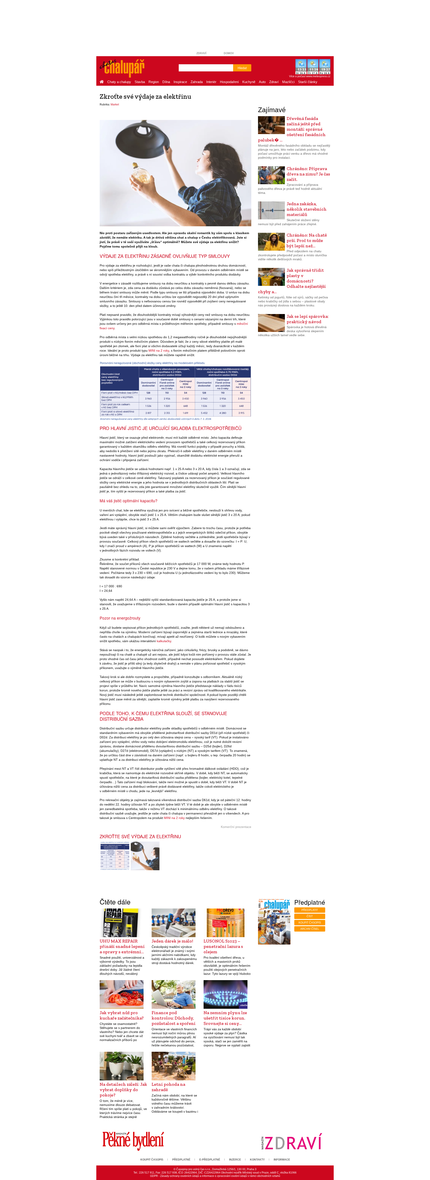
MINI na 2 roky (158, 350)
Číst (310, 916)
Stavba (140, 82)
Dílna (166, 82)
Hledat (242, 68)
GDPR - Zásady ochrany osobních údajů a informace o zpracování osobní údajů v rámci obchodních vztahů (215, 1176)
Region (153, 82)
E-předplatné (209, 1159)
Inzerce (235, 1159)
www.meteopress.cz (318, 76)
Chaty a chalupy (119, 82)
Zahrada (197, 82)
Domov (229, 53)
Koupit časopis (310, 922)
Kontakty (257, 1159)
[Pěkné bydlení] (133, 1141)
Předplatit (309, 910)
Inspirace (180, 82)
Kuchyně (248, 82)
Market (115, 104)
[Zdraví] (291, 1141)
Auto (262, 82)
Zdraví (201, 53)
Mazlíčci (288, 82)
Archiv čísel (309, 928)
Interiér (211, 82)
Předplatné (181, 1159)
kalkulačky (164, 641)
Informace (282, 1159)
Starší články (307, 82)
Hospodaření (229, 82)
